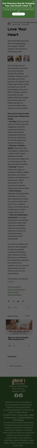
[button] (33, 1)
